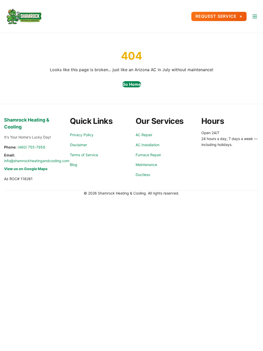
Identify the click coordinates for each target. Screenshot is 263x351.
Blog (73, 164)
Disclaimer (78, 145)
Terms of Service (84, 155)
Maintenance (146, 164)
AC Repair (144, 135)
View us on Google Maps (26, 169)
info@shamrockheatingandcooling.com (36, 161)
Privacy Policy (81, 135)
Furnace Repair (148, 155)
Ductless (143, 174)
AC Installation (147, 145)
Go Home (131, 84)
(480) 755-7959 (31, 147)
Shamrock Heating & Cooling (26, 123)
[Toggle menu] (255, 16)
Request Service (216, 16)
